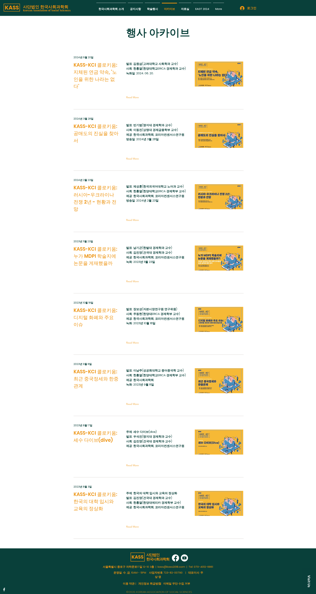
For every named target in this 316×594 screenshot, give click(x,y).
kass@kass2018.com (171, 567)
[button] (12, 8)
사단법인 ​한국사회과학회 (45, 7)
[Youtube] (184, 558)
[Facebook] (4, 589)
